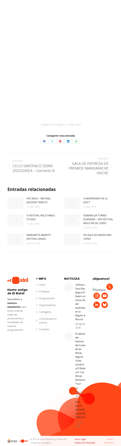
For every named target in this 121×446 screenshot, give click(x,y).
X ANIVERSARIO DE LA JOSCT (95, 200)
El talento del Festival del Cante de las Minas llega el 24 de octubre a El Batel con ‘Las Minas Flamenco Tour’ (80, 358)
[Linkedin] (97, 308)
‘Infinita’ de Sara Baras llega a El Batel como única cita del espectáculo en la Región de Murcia (81, 302)
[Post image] (15, 203)
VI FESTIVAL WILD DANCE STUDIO (41, 217)
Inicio (42, 284)
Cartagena (45, 312)
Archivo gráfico (58, 124)
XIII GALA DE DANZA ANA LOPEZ (97, 236)
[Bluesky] (105, 308)
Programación (47, 298)
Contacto (44, 329)
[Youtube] (105, 299)
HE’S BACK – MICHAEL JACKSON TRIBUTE (39, 200)
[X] (110, 290)
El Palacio (44, 291)
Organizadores (47, 305)
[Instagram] (97, 299)
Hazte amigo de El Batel (17, 291)
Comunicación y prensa (48, 320)
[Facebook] (99, 290)
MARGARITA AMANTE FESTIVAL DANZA (39, 236)
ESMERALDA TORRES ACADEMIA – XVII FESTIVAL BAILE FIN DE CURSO (98, 219)
